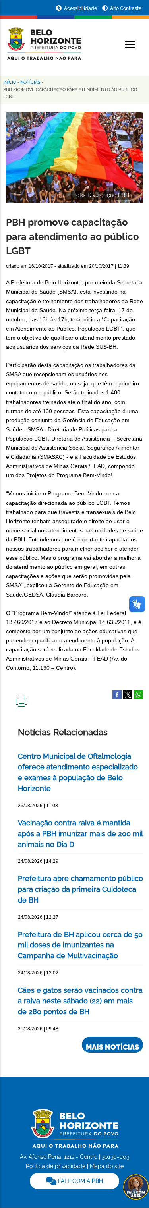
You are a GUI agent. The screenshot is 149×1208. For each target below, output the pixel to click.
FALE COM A (79, 1181)
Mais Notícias (112, 1047)
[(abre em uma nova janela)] (127, 694)
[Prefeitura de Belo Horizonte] (43, 39)
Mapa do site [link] (107, 1166)
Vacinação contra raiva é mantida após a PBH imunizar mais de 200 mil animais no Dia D (80, 833)
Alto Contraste (125, 8)
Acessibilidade (81, 8)
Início (9, 82)
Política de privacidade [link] (55, 1166)
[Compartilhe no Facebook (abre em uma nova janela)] (117, 694)
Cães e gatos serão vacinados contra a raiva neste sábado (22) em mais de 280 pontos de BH (80, 1001)
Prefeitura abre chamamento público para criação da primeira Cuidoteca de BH (80, 889)
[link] (74, 1181)
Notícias (30, 82)
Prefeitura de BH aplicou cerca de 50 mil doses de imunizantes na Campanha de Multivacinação (80, 945)
